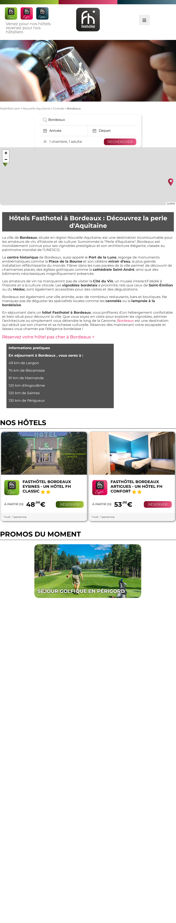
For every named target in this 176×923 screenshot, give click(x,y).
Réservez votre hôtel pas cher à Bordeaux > (48, 336)
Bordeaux (125, 321)
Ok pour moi (127, 903)
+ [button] (6, 153)
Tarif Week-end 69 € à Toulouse (85, 588)
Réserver (69, 504)
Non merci (125, 909)
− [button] (6, 159)
